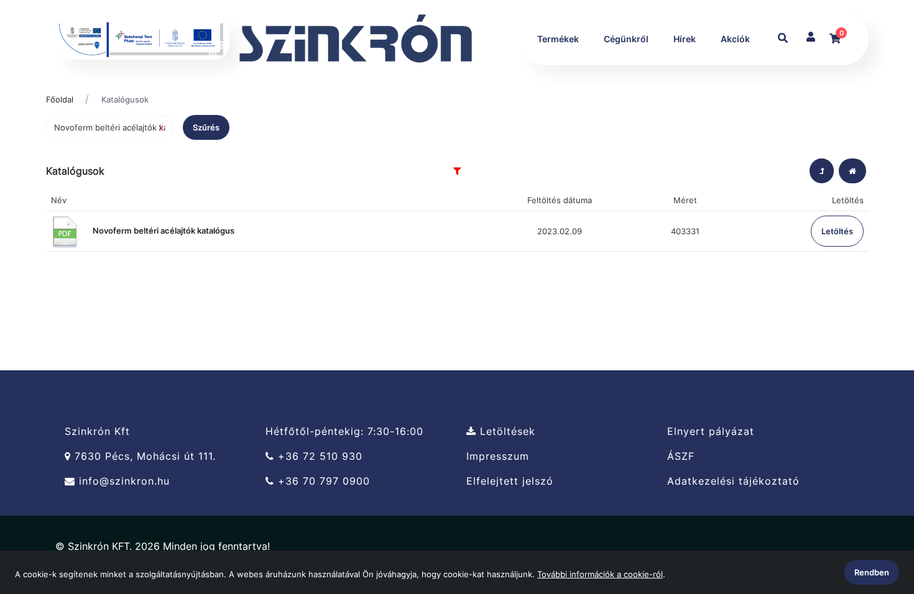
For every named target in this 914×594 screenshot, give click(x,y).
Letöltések (505, 431)
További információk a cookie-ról (600, 574)
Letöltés (837, 231)
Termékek (558, 39)
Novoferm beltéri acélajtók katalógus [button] (162, 230)
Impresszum (497, 456)
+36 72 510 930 (318, 456)
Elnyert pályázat (710, 431)
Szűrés (206, 127)
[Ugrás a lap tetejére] (876, 519)
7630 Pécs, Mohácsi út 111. (143, 456)
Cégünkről (626, 39)
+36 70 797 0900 (322, 481)
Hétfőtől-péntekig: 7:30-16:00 (344, 431)
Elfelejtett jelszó (509, 481)
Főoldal (59, 99)
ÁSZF (681, 456)
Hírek (684, 39)
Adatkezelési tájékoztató (733, 481)
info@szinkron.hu (122, 481)
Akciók (735, 39)
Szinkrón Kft (97, 431)
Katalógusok (125, 99)
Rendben (871, 572)
